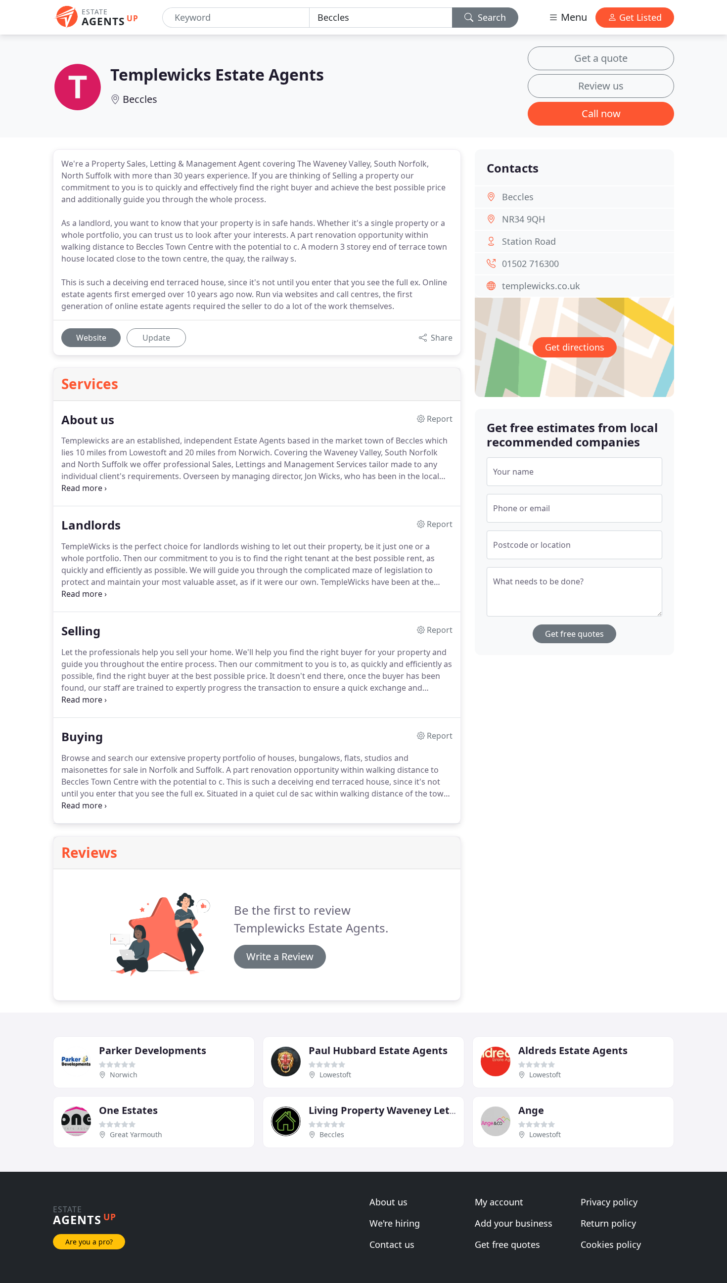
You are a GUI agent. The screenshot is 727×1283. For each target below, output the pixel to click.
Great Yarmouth (136, 1134)
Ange (531, 1110)
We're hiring (394, 1223)
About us (388, 1202)
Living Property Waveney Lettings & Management (431, 1110)
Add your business (513, 1223)
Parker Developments (152, 1050)
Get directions (574, 347)
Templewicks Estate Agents (217, 74)
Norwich (123, 1074)
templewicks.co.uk (541, 286)
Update (156, 337)
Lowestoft (335, 1074)
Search (490, 17)
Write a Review (280, 956)
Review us (601, 85)
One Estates (128, 1110)
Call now (601, 113)
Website (91, 337)
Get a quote (601, 58)
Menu (572, 17)
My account (499, 1202)
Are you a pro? (89, 1241)
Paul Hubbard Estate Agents (378, 1050)
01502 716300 (530, 263)
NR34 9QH (523, 219)
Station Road (529, 241)
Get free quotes (574, 633)
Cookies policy (611, 1244)
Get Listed (639, 17)
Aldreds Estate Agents (573, 1050)
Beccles (140, 99)
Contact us (391, 1244)
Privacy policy (609, 1202)
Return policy (608, 1223)
